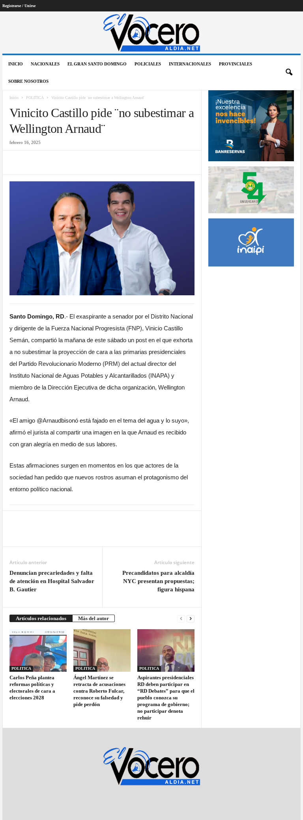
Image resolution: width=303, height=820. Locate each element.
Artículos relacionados (41, 618)
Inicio (15, 64)
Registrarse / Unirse (19, 6)
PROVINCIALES (235, 64)
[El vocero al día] (151, 32)
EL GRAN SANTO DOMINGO (97, 64)
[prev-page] (181, 618)
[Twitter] (35, 162)
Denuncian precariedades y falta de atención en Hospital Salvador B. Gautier (51, 581)
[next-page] (191, 618)
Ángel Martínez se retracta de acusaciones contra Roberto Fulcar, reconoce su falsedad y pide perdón (99, 691)
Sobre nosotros (28, 81)
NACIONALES (45, 64)
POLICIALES (148, 64)
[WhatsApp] (72, 162)
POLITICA (35, 97)
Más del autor (93, 618)
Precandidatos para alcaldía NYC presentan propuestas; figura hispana (158, 581)
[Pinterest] (54, 162)
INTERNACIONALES (190, 64)
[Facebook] (17, 162)
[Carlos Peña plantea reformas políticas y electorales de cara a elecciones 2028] (38, 650)
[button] (288, 72)
